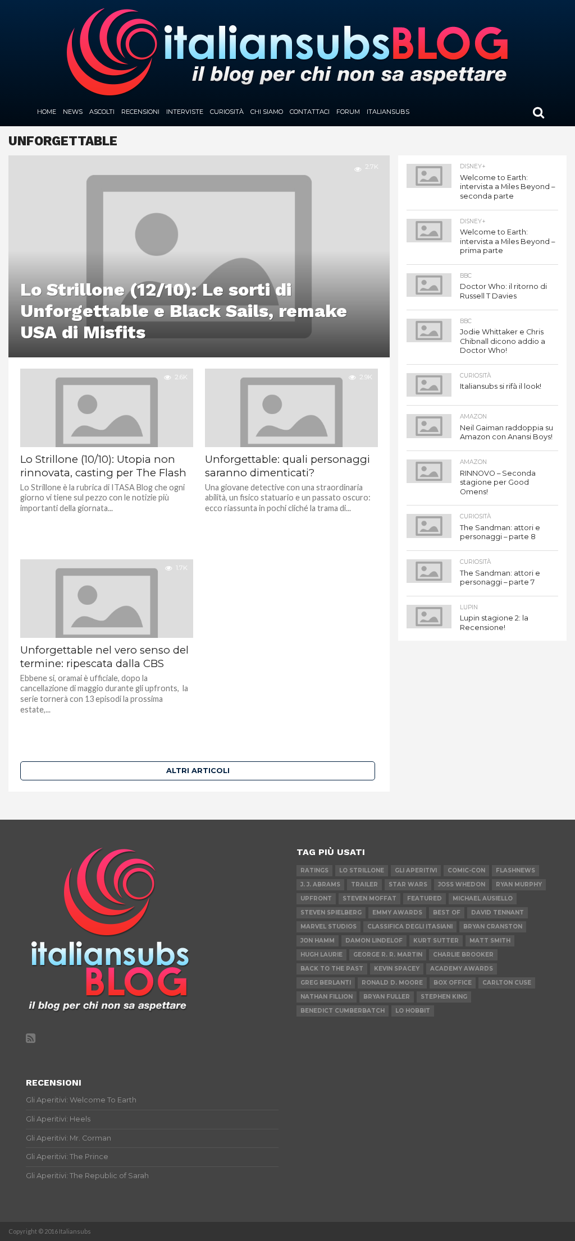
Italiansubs (388, 112)
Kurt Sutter (436, 940)
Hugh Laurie (321, 954)
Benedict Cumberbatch (342, 1010)
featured (424, 898)
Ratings (314, 870)
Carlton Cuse (506, 982)
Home (46, 112)
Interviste (184, 112)
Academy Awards (461, 968)
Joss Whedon (461, 884)
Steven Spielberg (331, 912)
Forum (348, 112)
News (73, 112)
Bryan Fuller (386, 996)
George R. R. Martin (387, 954)
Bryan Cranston (492, 926)
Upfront (316, 898)
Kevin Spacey (396, 968)
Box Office (452, 982)
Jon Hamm (317, 940)
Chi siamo (266, 112)
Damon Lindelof (374, 940)
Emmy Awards (397, 912)
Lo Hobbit (412, 1010)
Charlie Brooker (463, 954)
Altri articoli (198, 770)
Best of (446, 912)
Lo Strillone (361, 870)
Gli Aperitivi (416, 870)
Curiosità (227, 112)
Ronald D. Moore (392, 982)
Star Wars (408, 884)
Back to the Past (331, 968)
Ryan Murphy (519, 884)
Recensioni (140, 112)
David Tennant (497, 912)
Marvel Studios (328, 926)
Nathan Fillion (326, 996)
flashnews (515, 870)
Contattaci (310, 112)
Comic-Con (466, 870)
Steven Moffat (369, 898)
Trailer (364, 884)
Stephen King (444, 996)
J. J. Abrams (320, 884)
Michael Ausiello (483, 898)
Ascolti (102, 112)
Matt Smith (489, 940)
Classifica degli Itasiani (410, 926)
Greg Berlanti (325, 982)
